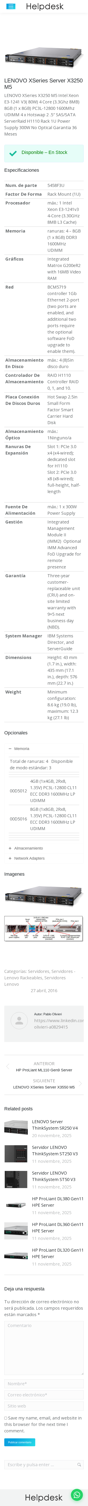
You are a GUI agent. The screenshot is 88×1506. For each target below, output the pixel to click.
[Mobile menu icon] (10, 6)
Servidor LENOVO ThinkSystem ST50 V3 (53, 1176)
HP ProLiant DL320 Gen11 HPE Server (58, 1253)
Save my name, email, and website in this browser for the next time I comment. (43, 1424)
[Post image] (16, 1128)
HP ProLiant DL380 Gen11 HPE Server (58, 1202)
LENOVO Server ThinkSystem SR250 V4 (55, 1125)
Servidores (38, 971)
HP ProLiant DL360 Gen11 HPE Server (58, 1227)
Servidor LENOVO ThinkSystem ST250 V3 (55, 1150)
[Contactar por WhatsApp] (77, 1495)
